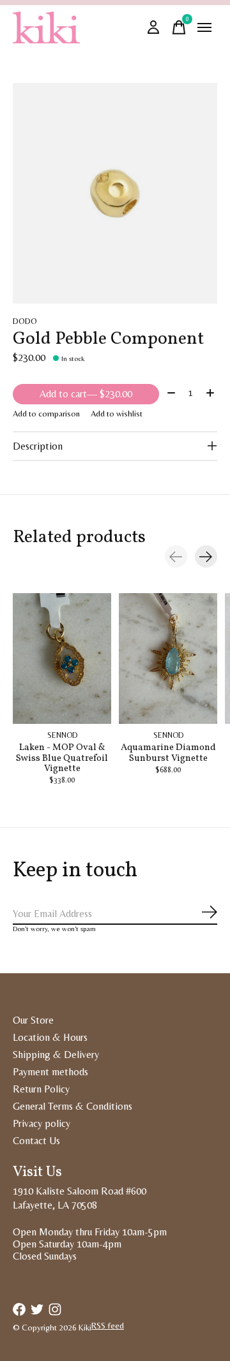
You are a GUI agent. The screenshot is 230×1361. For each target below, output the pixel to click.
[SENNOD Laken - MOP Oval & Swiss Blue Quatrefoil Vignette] (62, 658)
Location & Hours (50, 1037)
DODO (25, 321)
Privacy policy (41, 1123)
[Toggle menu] (204, 27)
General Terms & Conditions (72, 1106)
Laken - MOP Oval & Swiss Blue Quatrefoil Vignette (62, 758)
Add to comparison (46, 413)
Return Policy (41, 1089)
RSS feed (107, 1325)
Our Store (33, 1020)
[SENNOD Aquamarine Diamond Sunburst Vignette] (168, 658)
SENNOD (62, 735)
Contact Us (36, 1141)
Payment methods (50, 1072)
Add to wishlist (116, 413)
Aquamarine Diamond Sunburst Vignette (168, 753)
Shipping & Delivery (56, 1054)
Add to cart (86, 394)
